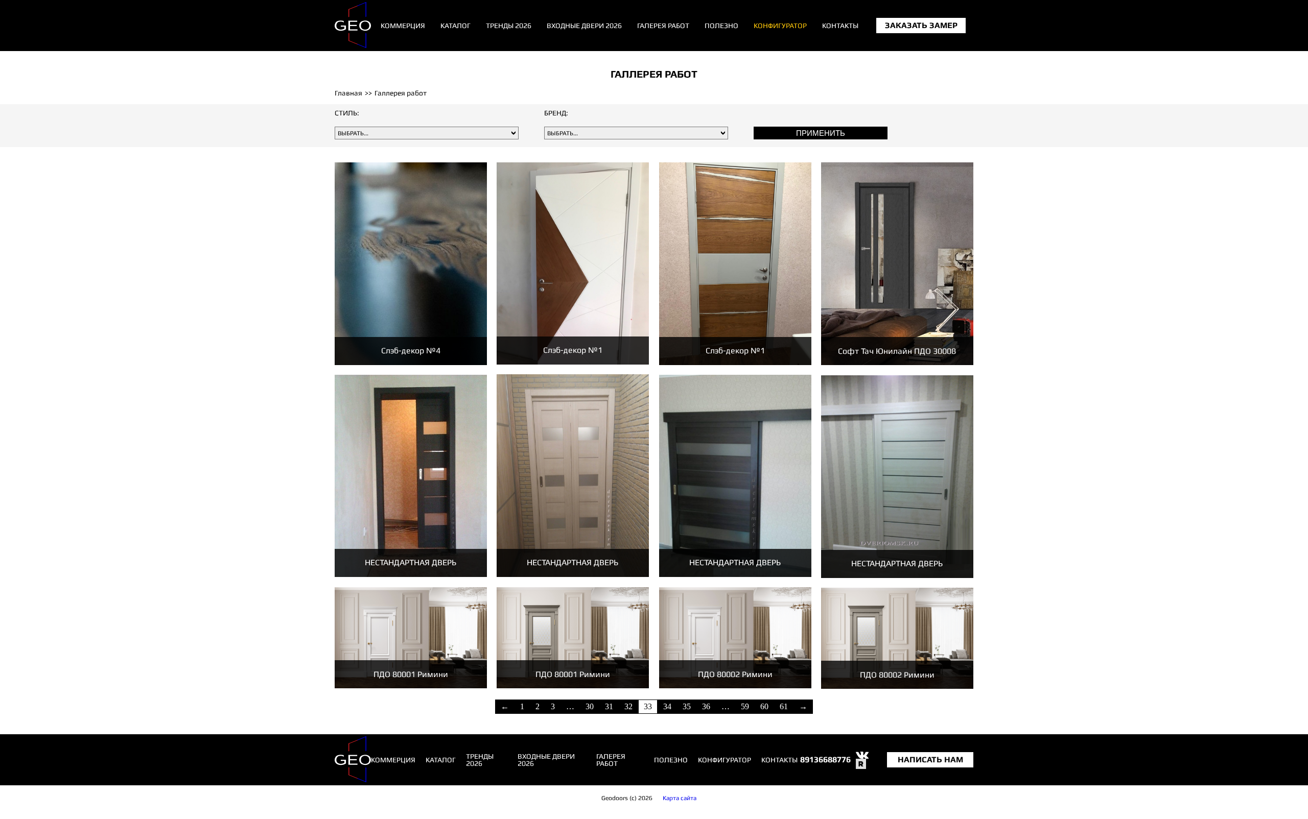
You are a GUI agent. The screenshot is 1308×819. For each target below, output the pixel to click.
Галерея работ (663, 25)
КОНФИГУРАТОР (780, 25)
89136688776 (825, 759)
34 (667, 706)
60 (764, 706)
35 (687, 706)
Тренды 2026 (508, 25)
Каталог (455, 25)
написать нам (930, 760)
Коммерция (403, 25)
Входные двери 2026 (584, 25)
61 (784, 706)
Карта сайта (679, 798)
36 (706, 706)
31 (609, 706)
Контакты (840, 25)
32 (628, 706)
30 (590, 706)
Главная (348, 93)
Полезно (721, 25)
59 (745, 706)
